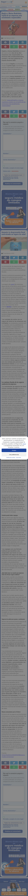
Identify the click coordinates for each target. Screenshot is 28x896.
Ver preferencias (14, 454)
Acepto (14, 450)
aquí (24, 444)
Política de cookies (10, 457)
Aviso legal (18, 457)
